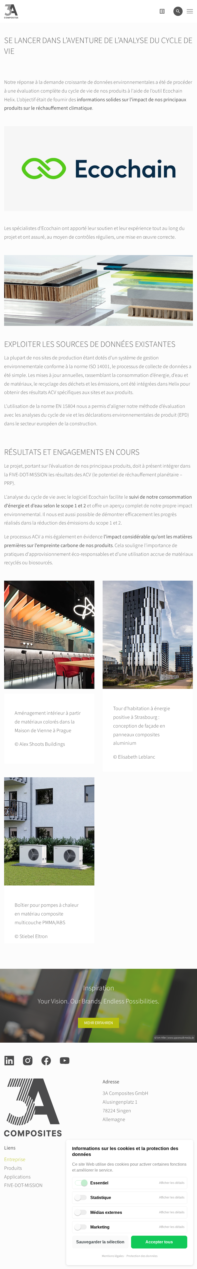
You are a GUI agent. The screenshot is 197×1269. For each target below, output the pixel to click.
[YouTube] (65, 1060)
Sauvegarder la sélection (100, 1242)
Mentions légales (113, 1256)
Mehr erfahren (98, 1023)
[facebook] (46, 1060)
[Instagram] (28, 1060)
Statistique (100, 1197)
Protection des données (141, 1256)
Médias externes (106, 1212)
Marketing (100, 1227)
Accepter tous (159, 1242)
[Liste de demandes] (162, 11)
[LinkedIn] (9, 1060)
